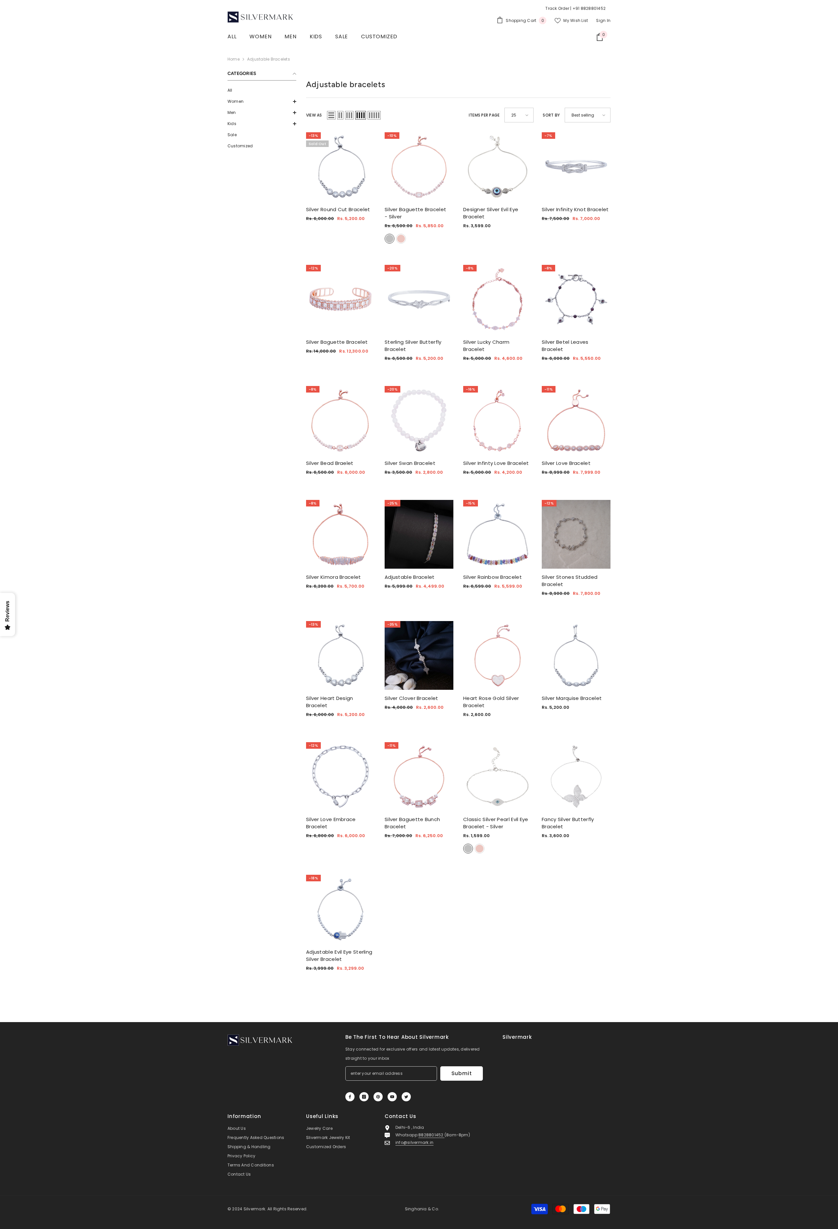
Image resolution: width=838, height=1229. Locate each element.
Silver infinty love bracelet (496, 463)
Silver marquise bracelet (572, 698)
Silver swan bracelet (410, 463)
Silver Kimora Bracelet (333, 577)
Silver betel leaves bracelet (565, 346)
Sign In (603, 20)
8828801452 (431, 1135)
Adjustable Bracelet (410, 577)
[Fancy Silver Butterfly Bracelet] (576, 776)
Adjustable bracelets (268, 59)
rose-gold (401, 239)
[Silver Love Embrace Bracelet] (340, 776)
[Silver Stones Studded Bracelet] (576, 534)
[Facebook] (350, 1096)
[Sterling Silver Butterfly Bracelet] (419, 299)
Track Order (557, 8)
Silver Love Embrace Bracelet (331, 823)
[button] (262, 101)
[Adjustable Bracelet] (419, 534)
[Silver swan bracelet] (419, 420)
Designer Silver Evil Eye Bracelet (490, 213)
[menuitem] (262, 90)
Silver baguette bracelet (337, 342)
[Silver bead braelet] (340, 420)
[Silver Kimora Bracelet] (340, 534)
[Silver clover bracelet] (419, 655)
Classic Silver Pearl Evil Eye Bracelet (495, 823)
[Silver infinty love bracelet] (497, 420)
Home (234, 59)
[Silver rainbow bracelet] (497, 534)
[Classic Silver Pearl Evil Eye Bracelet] (497, 776)
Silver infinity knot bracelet (575, 209)
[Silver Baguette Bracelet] (419, 166)
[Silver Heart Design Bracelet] (340, 655)
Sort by (551, 115)
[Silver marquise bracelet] (576, 655)
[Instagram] (364, 1096)
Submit (461, 1073)
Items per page (484, 115)
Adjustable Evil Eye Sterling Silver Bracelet (339, 955)
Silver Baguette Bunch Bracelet (412, 823)
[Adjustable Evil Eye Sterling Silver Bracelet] (340, 909)
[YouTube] (392, 1096)
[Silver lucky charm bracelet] (497, 299)
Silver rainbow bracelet (492, 577)
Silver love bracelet (566, 463)
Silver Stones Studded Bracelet (569, 581)
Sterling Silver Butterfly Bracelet (413, 346)
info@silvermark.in (414, 1142)
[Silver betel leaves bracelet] (576, 299)
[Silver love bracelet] (576, 420)
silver (389, 239)
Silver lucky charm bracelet (486, 346)
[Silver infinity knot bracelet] (576, 166)
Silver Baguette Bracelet (415, 213)
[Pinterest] (378, 1096)
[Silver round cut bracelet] (340, 166)
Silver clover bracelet (411, 698)
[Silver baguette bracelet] (340, 299)
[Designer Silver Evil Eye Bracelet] (497, 166)
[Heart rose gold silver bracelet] (497, 655)
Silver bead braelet (330, 463)
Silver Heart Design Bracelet (329, 702)
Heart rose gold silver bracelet (491, 702)
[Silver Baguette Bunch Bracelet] (419, 776)
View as (314, 115)
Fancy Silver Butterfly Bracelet (568, 823)
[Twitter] (406, 1096)
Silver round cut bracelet (338, 209)
